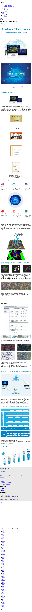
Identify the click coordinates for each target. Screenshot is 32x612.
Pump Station (5, 11)
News (3, 12)
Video (3, 13)
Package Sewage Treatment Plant (8, 5)
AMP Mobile (17, 499)
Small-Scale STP (6, 9)
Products (3, 3)
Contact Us (3, 490)
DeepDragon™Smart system (7, 7)
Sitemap (14, 499)
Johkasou (5, 4)
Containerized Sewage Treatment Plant (9, 6)
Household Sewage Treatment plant (6, 480)
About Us (3, 15)
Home (3, 2)
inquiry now (2, 477)
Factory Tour (5, 16)
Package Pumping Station (5, 483)
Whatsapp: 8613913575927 (5, 495)
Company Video (6, 14)
